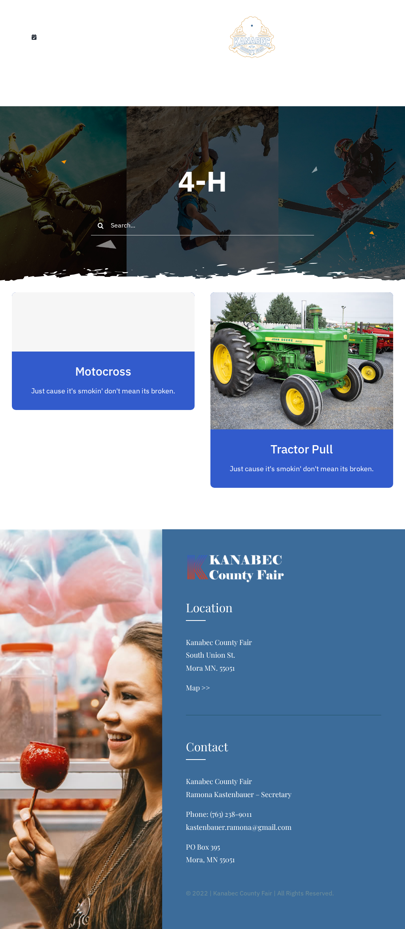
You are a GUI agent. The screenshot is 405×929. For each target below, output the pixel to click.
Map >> (198, 687)
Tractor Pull (302, 449)
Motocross (103, 371)
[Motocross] (103, 322)
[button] (241, 89)
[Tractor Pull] (301, 298)
